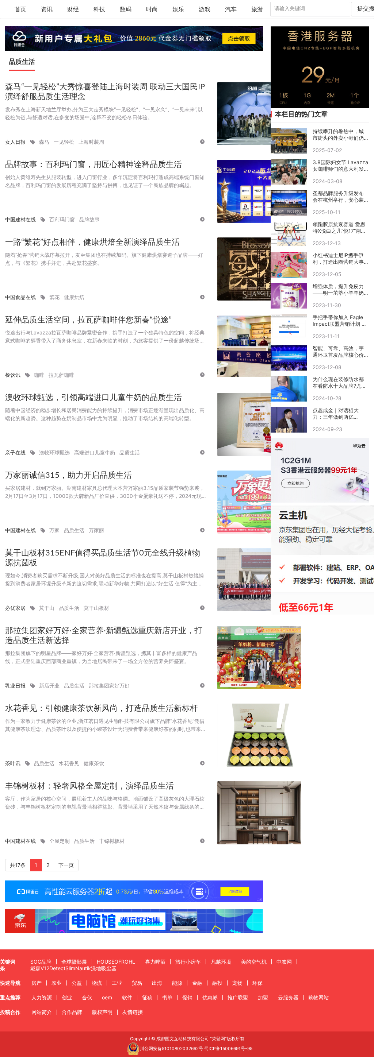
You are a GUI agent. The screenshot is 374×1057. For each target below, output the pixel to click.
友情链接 (132, 1012)
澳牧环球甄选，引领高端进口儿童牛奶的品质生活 (93, 398)
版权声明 (102, 1012)
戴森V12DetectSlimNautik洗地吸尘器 (73, 968)
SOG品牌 (40, 962)
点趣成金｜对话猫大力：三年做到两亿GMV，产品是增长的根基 (339, 413)
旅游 (257, 9)
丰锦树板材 (112, 841)
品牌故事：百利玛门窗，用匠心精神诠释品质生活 (93, 164)
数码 (125, 9)
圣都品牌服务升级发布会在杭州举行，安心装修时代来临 (338, 196)
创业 (67, 997)
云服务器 (288, 997)
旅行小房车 (188, 962)
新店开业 (49, 685)
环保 (257, 983)
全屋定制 (59, 841)
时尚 (152, 9)
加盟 (263, 997)
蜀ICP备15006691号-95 (228, 1048)
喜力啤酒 (155, 962)
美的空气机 (254, 962)
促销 (187, 997)
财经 (73, 9)
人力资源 (41, 997)
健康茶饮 (94, 763)
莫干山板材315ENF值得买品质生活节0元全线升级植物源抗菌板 (102, 558)
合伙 (87, 997)
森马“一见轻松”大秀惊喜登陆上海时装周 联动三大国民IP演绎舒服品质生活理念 (105, 92)
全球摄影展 (74, 962)
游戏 (204, 9)
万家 (54, 530)
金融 (197, 983)
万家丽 (96, 530)
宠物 (237, 983)
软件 (127, 997)
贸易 (137, 983)
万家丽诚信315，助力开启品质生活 (68, 475)
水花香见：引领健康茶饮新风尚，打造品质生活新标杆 (101, 708)
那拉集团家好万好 (109, 685)
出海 (157, 983)
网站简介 (41, 1012)
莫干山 (46, 608)
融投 (217, 983)
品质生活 (129, 452)
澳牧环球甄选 (54, 452)
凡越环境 (221, 962)
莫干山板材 (96, 608)
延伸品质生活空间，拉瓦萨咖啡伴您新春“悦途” (88, 320)
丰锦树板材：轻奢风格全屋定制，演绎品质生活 (89, 786)
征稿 (147, 997)
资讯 (47, 9)
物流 (97, 983)
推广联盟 (238, 997)
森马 (44, 142)
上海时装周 (91, 142)
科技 (99, 9)
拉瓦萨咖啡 (61, 375)
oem (107, 997)
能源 (177, 983)
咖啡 (39, 375)
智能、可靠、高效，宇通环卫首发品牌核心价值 (338, 351)
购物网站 (318, 997)
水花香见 (69, 763)
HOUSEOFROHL (116, 962)
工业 (117, 983)
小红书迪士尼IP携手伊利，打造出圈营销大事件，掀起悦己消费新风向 (338, 258)
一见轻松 (64, 142)
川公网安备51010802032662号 (171, 1048)
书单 (167, 997)
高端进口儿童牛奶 (94, 452)
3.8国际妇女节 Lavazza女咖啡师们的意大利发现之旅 (340, 165)
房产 (36, 983)
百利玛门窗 (62, 219)
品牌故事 (89, 219)
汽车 (231, 9)
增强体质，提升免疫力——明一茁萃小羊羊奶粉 (338, 289)
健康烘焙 (74, 297)
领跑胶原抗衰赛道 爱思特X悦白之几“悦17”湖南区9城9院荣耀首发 (339, 227)
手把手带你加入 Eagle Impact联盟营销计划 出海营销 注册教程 (340, 320)
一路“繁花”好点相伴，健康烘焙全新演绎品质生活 (92, 242)
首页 (20, 9)
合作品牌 (72, 1012)
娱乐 (178, 9)
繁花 (54, 297)
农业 (56, 983)
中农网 (284, 962)
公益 (77, 983)
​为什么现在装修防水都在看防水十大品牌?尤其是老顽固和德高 (339, 382)
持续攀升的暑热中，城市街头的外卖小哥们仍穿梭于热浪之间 (338, 134)
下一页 (66, 865)
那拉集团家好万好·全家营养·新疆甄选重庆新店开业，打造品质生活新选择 (103, 635)
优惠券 (210, 997)
